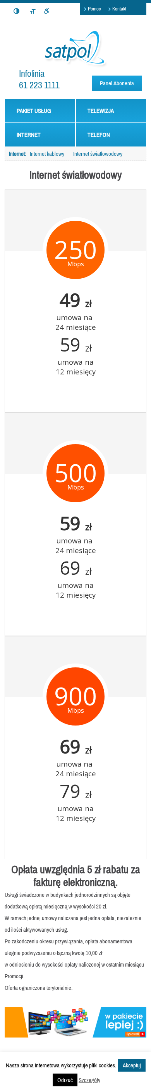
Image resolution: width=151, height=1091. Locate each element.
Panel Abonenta (117, 83)
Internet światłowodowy (97, 153)
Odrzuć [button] (65, 1080)
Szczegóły (89, 1080)
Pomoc (94, 9)
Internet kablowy (47, 153)
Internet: (17, 153)
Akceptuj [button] (132, 1065)
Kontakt (119, 9)
